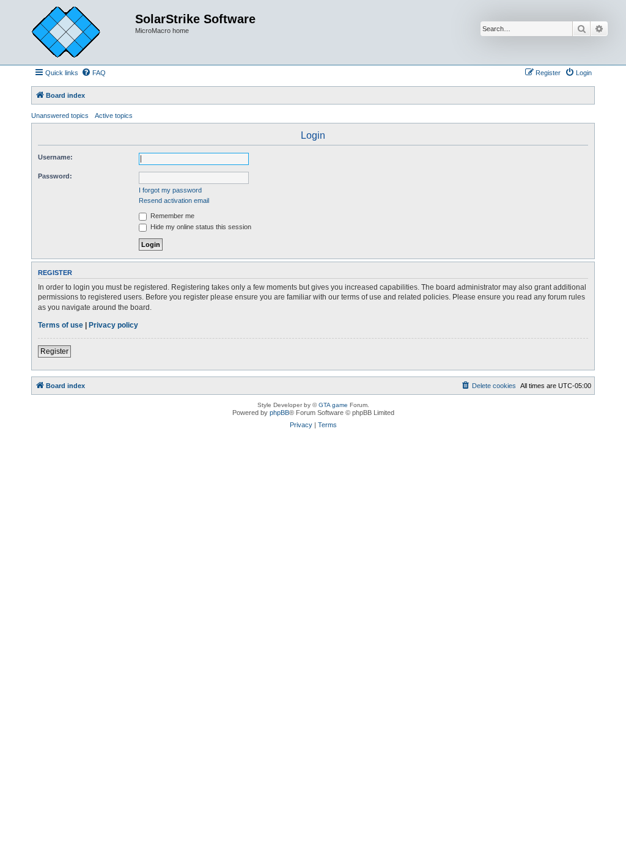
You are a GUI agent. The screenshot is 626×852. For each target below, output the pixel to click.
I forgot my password (170, 190)
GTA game (333, 405)
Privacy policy (113, 325)
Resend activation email (174, 200)
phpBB (279, 412)
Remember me (171, 215)
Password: (55, 176)
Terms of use (60, 325)
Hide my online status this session (200, 226)
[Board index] (75, 32)
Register (54, 351)
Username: (55, 157)
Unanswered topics (60, 115)
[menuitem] (93, 72)
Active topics (114, 115)
